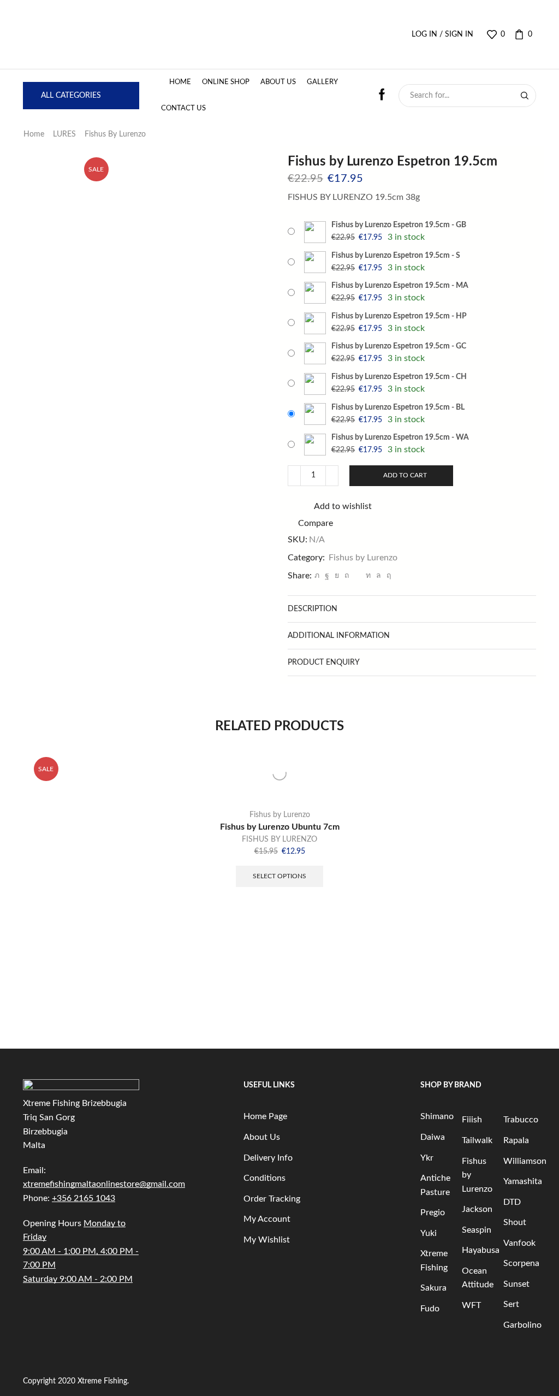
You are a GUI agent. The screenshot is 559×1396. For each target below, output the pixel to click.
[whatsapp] (378, 575)
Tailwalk (477, 1140)
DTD (512, 1202)
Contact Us (183, 108)
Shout (514, 1222)
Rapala (516, 1140)
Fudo (429, 1308)
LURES (64, 134)
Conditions (264, 1178)
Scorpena (521, 1263)
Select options (279, 876)
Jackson (477, 1209)
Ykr (426, 1158)
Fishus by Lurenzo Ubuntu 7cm (280, 827)
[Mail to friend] (357, 575)
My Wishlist (266, 1239)
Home (180, 82)
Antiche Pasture (435, 1185)
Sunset (516, 1284)
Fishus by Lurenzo (115, 134)
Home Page (265, 1116)
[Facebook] (327, 575)
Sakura (433, 1287)
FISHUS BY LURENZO (279, 839)
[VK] (337, 575)
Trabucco (520, 1119)
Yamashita (522, 1181)
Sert (511, 1304)
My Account (266, 1219)
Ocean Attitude (477, 1278)
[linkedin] (368, 575)
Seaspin (476, 1230)
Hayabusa (480, 1250)
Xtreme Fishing (434, 1260)
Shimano (437, 1116)
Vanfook (519, 1243)
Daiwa (432, 1137)
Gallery (322, 82)
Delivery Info (268, 1158)
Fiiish (472, 1119)
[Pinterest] (347, 575)
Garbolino (522, 1325)
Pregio (432, 1212)
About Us (278, 82)
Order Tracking (271, 1198)
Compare (315, 523)
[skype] (387, 575)
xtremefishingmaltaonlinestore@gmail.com (104, 1184)
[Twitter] (317, 575)
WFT (471, 1305)
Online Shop (225, 82)
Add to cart (405, 475)
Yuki (428, 1233)
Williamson (524, 1161)
